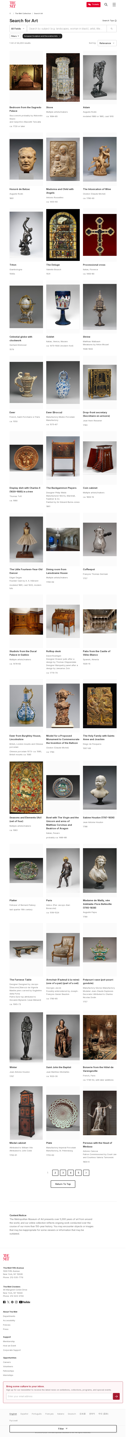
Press (5, 1329)
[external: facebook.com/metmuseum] (4, 1302)
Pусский (14, 1420)
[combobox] (67, 28)
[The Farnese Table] (26, 950)
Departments (9, 1316)
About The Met (10, 1312)
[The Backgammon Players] (63, 458)
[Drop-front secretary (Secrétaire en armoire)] (100, 382)
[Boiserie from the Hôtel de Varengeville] (100, 1037)
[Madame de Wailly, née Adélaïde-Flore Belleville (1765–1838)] (100, 870)
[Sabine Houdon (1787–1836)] (100, 787)
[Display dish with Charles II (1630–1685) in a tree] (26, 458)
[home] (11, 13)
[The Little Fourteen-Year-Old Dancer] (26, 539)
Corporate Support (12, 1350)
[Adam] (100, 77)
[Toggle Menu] (114, 4)
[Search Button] (106, 4)
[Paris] (63, 870)
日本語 (83, 1414)
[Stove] (63, 77)
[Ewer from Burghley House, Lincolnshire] (26, 705)
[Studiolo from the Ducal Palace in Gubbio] (26, 621)
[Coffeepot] (100, 539)
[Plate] (63, 1113)
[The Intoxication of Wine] (100, 159)
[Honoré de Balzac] (26, 159)
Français (49, 1414)
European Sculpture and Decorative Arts (40, 36)
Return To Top (63, 1184)
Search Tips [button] (108, 20)
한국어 (92, 1414)
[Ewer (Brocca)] (63, 382)
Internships (8, 1375)
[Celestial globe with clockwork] (26, 307)
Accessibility (9, 1320)
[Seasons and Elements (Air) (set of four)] (26, 787)
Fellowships (8, 1371)
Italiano (60, 1414)
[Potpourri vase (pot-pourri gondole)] (100, 950)
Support (7, 1337)
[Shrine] (100, 307)
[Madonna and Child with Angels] (63, 159)
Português (37, 1414)
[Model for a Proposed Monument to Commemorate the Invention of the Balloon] (63, 705)
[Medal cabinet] (26, 1113)
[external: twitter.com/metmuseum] (8, 1302)
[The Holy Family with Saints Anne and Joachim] (100, 705)
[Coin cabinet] (100, 458)
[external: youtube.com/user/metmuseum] (24, 1302)
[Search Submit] (111, 28)
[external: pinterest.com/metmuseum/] (12, 1302)
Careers (7, 1362)
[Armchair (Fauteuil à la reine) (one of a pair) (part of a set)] (63, 950)
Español (24, 1414)
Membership (9, 1341)
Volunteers (8, 1366)
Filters (14, 36)
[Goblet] (63, 307)
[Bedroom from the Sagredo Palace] (26, 77)
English (13, 1414)
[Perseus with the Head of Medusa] (100, 1113)
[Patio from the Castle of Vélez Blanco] (100, 621)
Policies (6, 1325)
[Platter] (26, 870)
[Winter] (26, 1037)
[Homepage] (13, 5)
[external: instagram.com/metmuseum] (16, 1302)
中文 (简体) (103, 1414)
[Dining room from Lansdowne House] (63, 539)
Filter (61, 1428)
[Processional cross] (100, 235)
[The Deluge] (63, 235)
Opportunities (9, 1358)
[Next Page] (86, 1173)
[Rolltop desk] (63, 621)
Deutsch (72, 1414)
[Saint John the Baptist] (63, 1037)
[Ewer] (26, 382)
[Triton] (26, 235)
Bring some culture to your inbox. (25, 1386)
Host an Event (9, 1346)
